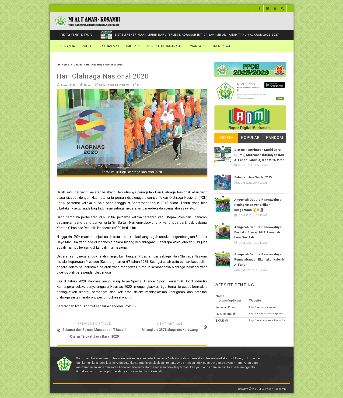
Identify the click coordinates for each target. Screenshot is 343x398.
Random (274, 137)
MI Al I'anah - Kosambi (273, 389)
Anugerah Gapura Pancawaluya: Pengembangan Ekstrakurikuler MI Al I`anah (260, 259)
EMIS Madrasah (226, 314)
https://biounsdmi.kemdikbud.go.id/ (267, 320)
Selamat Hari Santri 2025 (253, 177)
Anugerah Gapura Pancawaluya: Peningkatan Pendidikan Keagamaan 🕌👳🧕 (258, 205)
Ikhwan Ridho (68, 85)
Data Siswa (221, 46)
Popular (250, 137)
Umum (78, 64)
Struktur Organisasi (165, 46)
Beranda (67, 46)
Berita (226, 137)
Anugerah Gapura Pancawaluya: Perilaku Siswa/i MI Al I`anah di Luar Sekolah (258, 232)
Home (65, 64)
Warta (195, 46)
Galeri (131, 46)
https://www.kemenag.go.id (262, 307)
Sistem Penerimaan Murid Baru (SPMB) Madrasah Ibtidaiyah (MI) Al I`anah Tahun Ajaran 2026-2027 (197, 34)
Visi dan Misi (109, 46)
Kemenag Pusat (226, 307)
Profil (87, 46)
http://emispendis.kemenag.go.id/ (266, 313)
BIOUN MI (222, 320)
